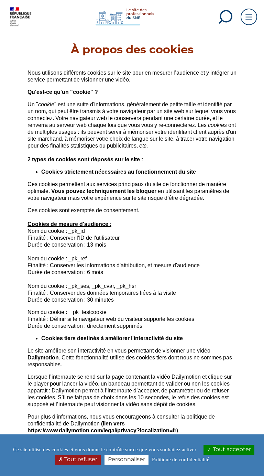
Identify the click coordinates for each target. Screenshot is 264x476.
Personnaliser (126, 459)
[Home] (125, 16)
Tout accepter (231, 449)
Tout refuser (80, 459)
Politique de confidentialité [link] (180, 459)
